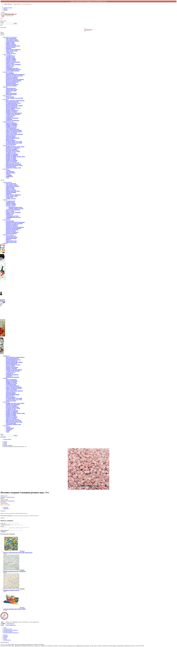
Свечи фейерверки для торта (13, 69)
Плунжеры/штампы (11, 128)
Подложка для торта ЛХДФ (13, 151)
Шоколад (5, 86)
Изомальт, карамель (11, 44)
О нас (4, 627)
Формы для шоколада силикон (14, 130)
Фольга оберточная (11, 166)
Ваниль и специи (10, 43)
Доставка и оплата (7, 628)
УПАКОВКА (6, 402)
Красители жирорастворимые (13, 80)
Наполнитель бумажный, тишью (14, 165)
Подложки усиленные (11, 149)
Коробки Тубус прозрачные (13, 147)
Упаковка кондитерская (8, 145)
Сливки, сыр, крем (11, 53)
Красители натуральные (12, 82)
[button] (1, 18)
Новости (5, 637)
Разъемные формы (10, 136)
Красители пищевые (8, 72)
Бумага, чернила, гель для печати (14, 98)
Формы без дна (10, 139)
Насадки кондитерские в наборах (14, 105)
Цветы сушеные (10, 63)
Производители (7, 640)
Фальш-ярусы (9, 116)
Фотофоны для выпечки (12, 118)
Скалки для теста (10, 115)
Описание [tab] (5, 507)
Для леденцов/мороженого (12, 129)
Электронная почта (5, 524)
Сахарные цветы (10, 57)
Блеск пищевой (10, 73)
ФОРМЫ (5, 378)
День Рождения (10, 171)
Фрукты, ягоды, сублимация (13, 64)
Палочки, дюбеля (10, 109)
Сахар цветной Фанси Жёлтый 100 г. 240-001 (14, 609)
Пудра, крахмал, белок (11, 50)
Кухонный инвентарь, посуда (13, 103)
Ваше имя (3, 523)
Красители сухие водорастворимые (15, 79)
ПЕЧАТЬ (5, 243)
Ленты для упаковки (11, 161)
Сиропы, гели (9, 52)
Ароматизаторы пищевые (12, 40)
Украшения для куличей (12, 68)
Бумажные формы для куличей (14, 141)
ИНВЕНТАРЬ (6, 356)
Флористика (9, 119)
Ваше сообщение (5, 530)
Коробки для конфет (11, 159)
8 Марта (8, 174)
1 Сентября (9, 175)
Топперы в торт (10, 65)
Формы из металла (11, 135)
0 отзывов (3, 497)
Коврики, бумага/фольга (12, 110)
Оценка (2, 526)
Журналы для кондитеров (12, 120)
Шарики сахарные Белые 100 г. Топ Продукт (14, 571)
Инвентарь (5, 99)
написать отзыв (10, 497)
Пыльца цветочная (11, 83)
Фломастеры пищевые (11, 78)
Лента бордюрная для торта (13, 108)
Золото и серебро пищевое (12, 70)
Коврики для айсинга (11, 125)
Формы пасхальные (11, 144)
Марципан (8, 48)
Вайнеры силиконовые (12, 124)
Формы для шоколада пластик (14, 131)
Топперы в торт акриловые (13, 62)
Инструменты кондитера (12, 101)
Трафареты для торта (11, 126)
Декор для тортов (7, 54)
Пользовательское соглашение (10, 630)
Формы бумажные (10, 140)
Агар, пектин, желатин (11, 39)
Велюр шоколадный (11, 90)
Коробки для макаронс (11, 160)
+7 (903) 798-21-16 (7, 4)
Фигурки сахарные (11, 58)
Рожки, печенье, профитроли (13, 49)
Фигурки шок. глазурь (11, 89)
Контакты (5, 636)
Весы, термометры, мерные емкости (15, 100)
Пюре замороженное (11, 38)
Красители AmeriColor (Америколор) (15, 74)
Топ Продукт (11, 500)
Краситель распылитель (12, 84)
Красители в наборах (11, 85)
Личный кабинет (7, 439)
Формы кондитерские (8, 121)
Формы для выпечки (11, 133)
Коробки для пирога (11, 157)
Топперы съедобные (11, 59)
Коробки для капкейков (12, 154)
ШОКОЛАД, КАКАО (8, 234)
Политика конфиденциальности (10, 632)
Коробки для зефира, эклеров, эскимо (15, 156)
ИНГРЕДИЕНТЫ (7, 182)
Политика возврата (7, 631)
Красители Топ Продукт (12, 77)
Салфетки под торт (11, 152)
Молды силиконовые (11, 123)
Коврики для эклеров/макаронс (14, 113)
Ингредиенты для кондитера (10, 37)
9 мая (7, 177)
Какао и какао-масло (11, 93)
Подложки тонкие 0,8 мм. (12, 150)
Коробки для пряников (12, 155)
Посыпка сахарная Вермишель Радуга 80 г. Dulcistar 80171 (17, 552)
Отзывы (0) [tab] (6, 508)
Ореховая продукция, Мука (13, 45)
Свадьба (8, 170)
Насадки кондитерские (11, 104)
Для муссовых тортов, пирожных (14, 134)
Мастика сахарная (10, 47)
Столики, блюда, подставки (13, 114)
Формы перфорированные (12, 137)
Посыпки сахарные (11, 60)
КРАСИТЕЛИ (6, 219)
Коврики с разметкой (11, 111)
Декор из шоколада (11, 88)
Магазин (5, 635)
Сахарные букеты (10, 55)
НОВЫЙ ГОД (9, 176)
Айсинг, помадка (10, 42)
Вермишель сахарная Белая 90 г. (11, 590)
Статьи (5, 638)
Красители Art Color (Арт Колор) (14, 75)
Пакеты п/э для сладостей (12, 162)
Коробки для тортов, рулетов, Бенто (15, 146)
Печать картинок (7, 95)
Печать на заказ (10, 96)
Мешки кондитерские (11, 106)
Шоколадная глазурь (11, 94)
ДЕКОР (5, 199)
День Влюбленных (10, 172)
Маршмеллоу (9, 67)
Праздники (6, 169)
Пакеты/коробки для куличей (13, 164)
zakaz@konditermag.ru (26, 4)
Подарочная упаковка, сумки (13, 167)
